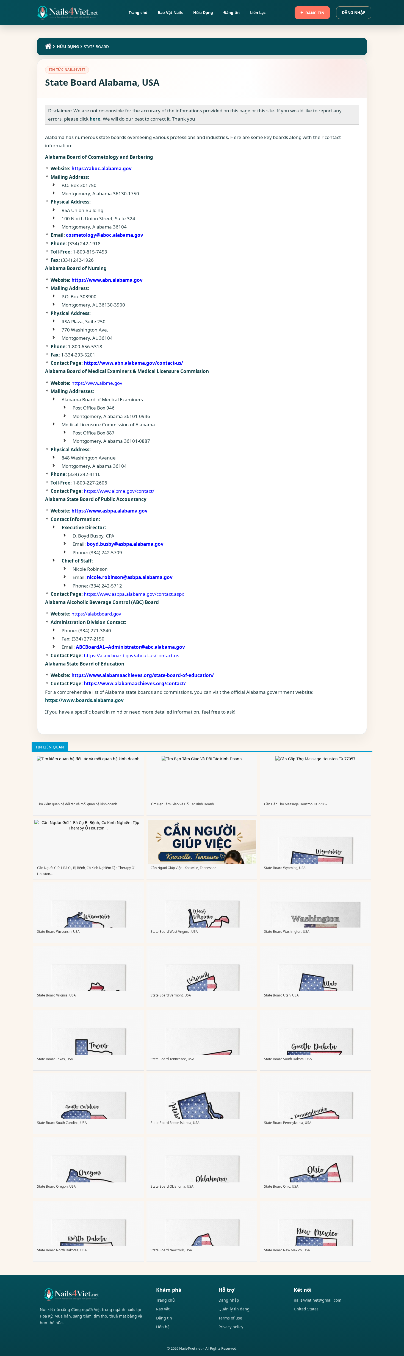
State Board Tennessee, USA (172, 1059)
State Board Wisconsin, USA (58, 931)
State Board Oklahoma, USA (172, 1186)
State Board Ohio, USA (281, 1186)
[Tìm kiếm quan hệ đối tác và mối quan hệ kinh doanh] (88, 758)
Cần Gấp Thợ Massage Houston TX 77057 (296, 804)
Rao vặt (163, 1309)
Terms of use (230, 1318)
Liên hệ (163, 1326)
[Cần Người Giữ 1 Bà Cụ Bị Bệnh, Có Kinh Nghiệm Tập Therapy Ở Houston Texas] (88, 828)
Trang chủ (165, 1300)
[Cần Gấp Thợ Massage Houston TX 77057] (315, 758)
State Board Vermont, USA (171, 995)
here (95, 119)
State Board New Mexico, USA (287, 1250)
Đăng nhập (354, 12)
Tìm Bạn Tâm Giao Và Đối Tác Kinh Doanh (182, 804)
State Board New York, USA (171, 1250)
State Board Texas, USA (55, 1059)
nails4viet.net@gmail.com (317, 1300)
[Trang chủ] (47, 47)
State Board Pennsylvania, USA (287, 1122)
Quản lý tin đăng (234, 1309)
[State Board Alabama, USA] (68, 12)
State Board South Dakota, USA (288, 1059)
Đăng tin (314, 12)
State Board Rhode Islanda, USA (175, 1122)
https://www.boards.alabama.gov (84, 700)
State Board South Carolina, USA (62, 1122)
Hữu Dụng (68, 46)
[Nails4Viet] (92, 1294)
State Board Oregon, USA (56, 1186)
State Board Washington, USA (286, 931)
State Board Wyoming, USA (285, 867)
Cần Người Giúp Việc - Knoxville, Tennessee (183, 867)
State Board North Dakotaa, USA (62, 1250)
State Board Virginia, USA (56, 995)
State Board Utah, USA (281, 995)
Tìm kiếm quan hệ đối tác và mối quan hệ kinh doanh (77, 804)
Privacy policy (230, 1326)
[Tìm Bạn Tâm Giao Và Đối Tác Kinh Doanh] (202, 758)
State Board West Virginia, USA (174, 931)
